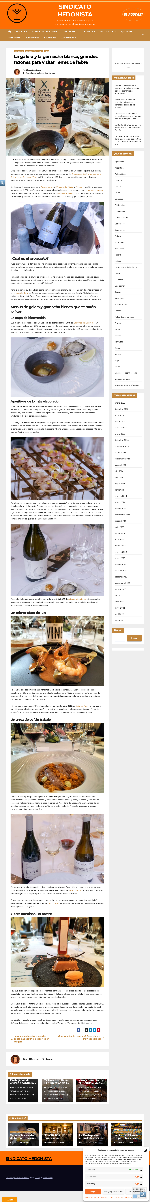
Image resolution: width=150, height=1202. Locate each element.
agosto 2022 (120, 589)
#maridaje (30, 73)
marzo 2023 (120, 546)
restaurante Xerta (20, 293)
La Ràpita (69, 187)
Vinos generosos (122, 379)
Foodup (37, 1178)
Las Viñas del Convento (84, 323)
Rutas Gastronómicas (124, 317)
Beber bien (89, 32)
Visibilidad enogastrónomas (127, 385)
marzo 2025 (120, 421)
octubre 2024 (121, 452)
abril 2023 (119, 539)
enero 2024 (120, 502)
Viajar (117, 360)
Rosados (118, 311)
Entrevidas (14, 38)
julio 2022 (119, 595)
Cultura (118, 236)
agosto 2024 (120, 465)
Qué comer (127, 32)
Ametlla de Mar (47, 187)
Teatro (118, 335)
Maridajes (29, 51)
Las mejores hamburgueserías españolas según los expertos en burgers (31, 1039)
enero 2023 (120, 558)
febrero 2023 (121, 552)
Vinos (47, 51)
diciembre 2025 (122, 409)
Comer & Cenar (122, 217)
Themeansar (47, 1178)
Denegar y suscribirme (113, 1191)
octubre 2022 (121, 577)
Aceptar (93, 1191)
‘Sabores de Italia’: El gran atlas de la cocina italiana (56, 1083)
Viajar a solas (108, 32)
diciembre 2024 (122, 440)
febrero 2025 (121, 428)
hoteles (118, 261)
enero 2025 (120, 434)
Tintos (117, 348)
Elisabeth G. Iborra (33, 70)
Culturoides (32, 38)
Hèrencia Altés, (75, 890)
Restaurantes (71, 32)
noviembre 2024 (122, 446)
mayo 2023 (120, 533)
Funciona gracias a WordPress (17, 1178)
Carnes (118, 186)
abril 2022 (119, 614)
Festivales (119, 255)
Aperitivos (119, 161)
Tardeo (118, 329)
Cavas (117, 193)
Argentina (21, 32)
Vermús (118, 354)
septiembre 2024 (122, 459)
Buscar (118, 630)
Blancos (118, 180)
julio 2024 (119, 471)
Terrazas (119, 342)
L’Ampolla (59, 187)
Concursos (120, 224)
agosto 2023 (120, 521)
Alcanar (79, 187)
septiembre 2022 (122, 583)
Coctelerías (120, 211)
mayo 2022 (120, 608)
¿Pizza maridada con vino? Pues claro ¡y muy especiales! (79, 1037)
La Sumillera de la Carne (45, 32)
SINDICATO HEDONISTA (29, 1158)
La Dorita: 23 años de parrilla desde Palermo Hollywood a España (128, 127)
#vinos (52, 73)
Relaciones (50, 38)
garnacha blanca (95, 190)
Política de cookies (92, 1197)
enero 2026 (120, 403)
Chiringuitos (120, 205)
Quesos (118, 292)
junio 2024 (119, 477)
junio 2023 (119, 527)
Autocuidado (68, 38)
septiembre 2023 (122, 515)
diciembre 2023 (122, 508)
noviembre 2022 (122, 570)
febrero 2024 (121, 496)
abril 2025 (119, 415)
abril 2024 (119, 490)
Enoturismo (19, 51)
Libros (117, 273)
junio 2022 (119, 601)
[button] (145, 1150)
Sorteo (118, 323)
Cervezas (119, 199)
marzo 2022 (120, 620)
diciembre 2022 (122, 564)
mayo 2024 (120, 483)
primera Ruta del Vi (66, 193)
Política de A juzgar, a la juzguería (111, 1197)
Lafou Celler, (53, 903)
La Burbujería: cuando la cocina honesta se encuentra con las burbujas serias (128, 116)
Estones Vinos (82, 706)
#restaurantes (41, 73)
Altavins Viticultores (77, 599)
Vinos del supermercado (126, 373)
